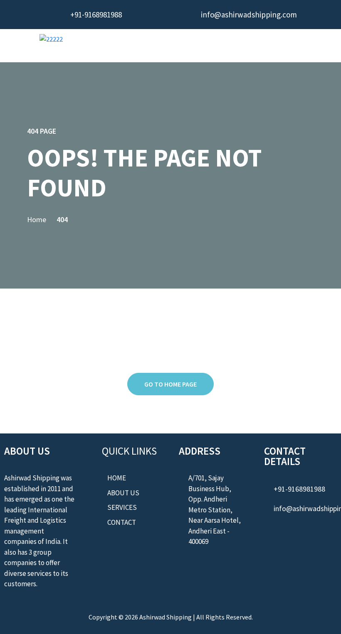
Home (36, 219)
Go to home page (170, 384)
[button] (221, 45)
